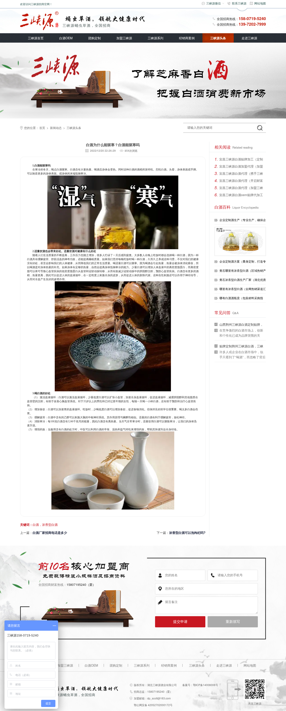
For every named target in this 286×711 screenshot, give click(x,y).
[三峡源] (39, 20)
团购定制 (94, 38)
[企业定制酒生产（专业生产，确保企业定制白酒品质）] (240, 241)
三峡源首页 (36, 38)
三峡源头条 (218, 38)
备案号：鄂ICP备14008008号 (200, 685)
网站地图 (260, 3)
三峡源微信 (213, 3)
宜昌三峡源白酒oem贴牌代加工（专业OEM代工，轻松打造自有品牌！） (241, 195)
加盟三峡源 (124, 38)
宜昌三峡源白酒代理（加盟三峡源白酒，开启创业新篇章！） (241, 188)
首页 (42, 128)
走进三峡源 (249, 38)
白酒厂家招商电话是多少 (50, 532)
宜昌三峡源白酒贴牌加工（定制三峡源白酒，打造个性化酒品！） (241, 160)
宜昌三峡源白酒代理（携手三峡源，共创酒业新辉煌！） (241, 174)
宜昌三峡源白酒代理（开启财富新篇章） (241, 181)
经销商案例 (187, 38)
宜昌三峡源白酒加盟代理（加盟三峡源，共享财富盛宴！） (241, 167)
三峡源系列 (155, 38)
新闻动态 (56, 128)
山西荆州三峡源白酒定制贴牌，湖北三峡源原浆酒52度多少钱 (241, 325)
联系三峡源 (239, 3)
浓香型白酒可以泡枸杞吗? (187, 532)
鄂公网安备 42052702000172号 (153, 705)
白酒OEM (66, 38)
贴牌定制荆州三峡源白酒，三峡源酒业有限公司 (241, 346)
